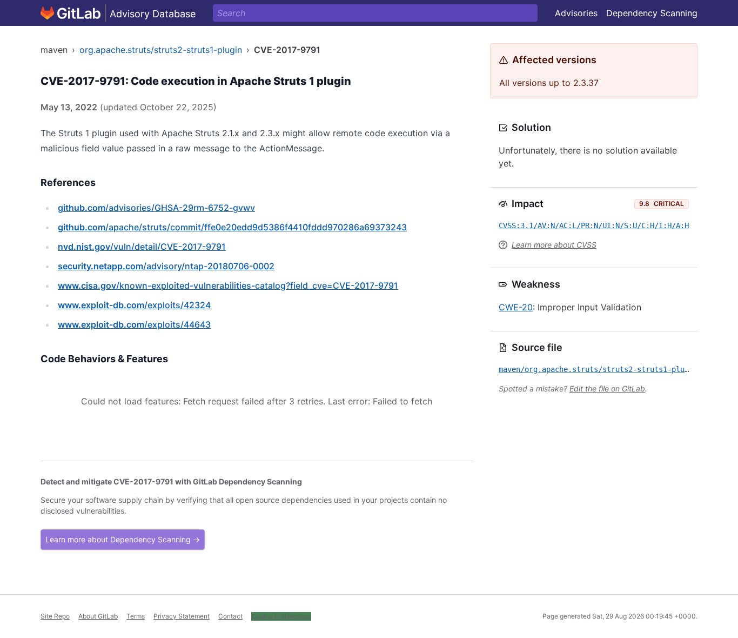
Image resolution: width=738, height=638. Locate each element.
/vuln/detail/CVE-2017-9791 (142, 246)
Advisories (576, 13)
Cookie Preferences (281, 616)
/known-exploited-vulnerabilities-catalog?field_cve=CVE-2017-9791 (228, 285)
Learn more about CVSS (554, 244)
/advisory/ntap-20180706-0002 (166, 266)
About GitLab (98, 616)
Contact (230, 616)
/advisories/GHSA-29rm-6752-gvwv (156, 207)
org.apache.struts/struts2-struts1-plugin (160, 49)
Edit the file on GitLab (607, 388)
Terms (135, 616)
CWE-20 (516, 307)
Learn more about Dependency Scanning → (122, 539)
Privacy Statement (181, 616)
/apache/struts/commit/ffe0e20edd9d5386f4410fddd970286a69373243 (232, 227)
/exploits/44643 (134, 324)
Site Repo (55, 616)
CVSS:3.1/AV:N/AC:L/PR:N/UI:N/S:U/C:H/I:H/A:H (594, 225)
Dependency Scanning (651, 13)
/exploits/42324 (134, 305)
